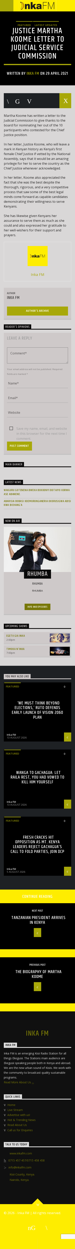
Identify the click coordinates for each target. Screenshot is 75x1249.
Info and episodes (37, 607)
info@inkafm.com (20, 1167)
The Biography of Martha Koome (38, 974)
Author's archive (37, 310)
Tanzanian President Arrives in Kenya (38, 920)
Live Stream (15, 1110)
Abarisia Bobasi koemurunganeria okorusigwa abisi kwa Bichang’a (37, 503)
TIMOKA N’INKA (15, 649)
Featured (24, 25)
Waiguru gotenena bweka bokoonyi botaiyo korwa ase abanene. (37, 492)
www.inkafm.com (21, 1153)
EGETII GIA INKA (15, 635)
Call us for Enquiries (20, 1130)
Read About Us (17, 1125)
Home (11, 1105)
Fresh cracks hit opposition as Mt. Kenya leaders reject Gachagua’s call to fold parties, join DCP (38, 844)
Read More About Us (18, 1082)
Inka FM (33, 73)
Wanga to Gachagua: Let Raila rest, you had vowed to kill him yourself (37, 777)
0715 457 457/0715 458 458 (26, 1160)
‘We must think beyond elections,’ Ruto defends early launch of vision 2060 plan (37, 710)
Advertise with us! (18, 1115)
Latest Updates (46, 25)
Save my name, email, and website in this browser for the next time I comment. (41, 428)
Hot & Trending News (21, 1120)
